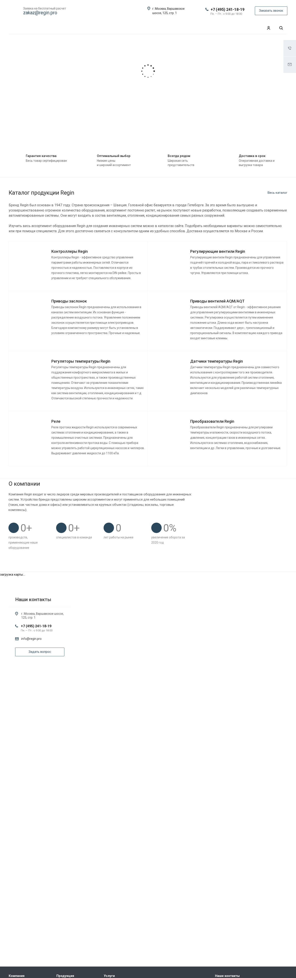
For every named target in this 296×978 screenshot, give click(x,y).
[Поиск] (281, 28)
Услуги (109, 976)
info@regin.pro (31, 638)
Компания (16, 976)
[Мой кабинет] (268, 28)
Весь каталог (277, 193)
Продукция (65, 976)
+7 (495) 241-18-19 (227, 9)
